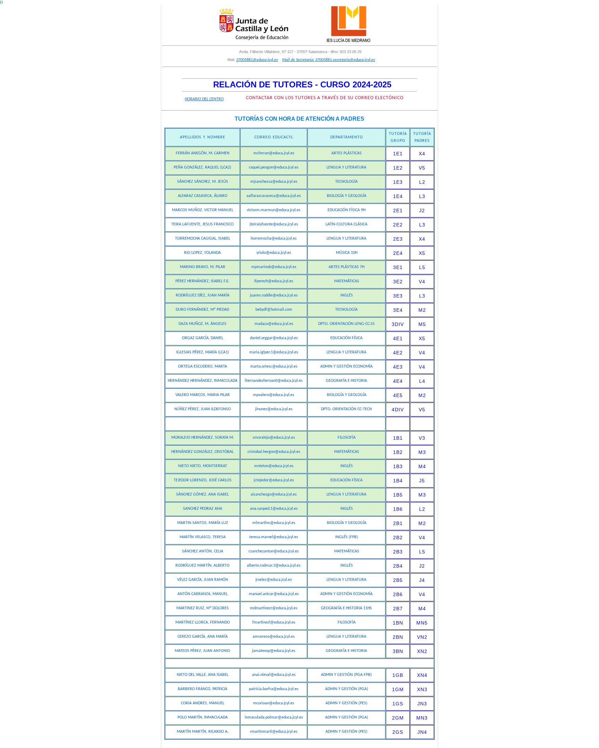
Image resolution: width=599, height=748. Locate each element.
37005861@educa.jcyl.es (257, 60)
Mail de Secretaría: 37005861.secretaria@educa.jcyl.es (328, 60)
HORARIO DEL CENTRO (204, 99)
